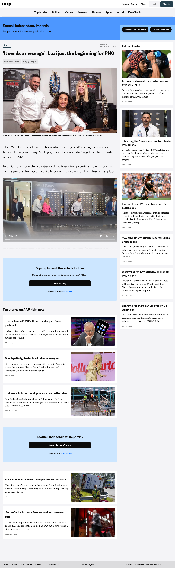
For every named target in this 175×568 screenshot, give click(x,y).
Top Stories (41, 12)
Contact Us (39, 565)
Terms (5, 565)
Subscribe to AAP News (135, 29)
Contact (135, 4)
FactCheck (134, 12)
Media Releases (53, 565)
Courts (69, 12)
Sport (109, 12)
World (120, 12)
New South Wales (12, 61)
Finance (96, 12)
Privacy (14, 565)
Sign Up (166, 4)
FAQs (22, 565)
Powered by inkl (88, 565)
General (82, 12)
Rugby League (29, 61)
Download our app (161, 29)
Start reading (60, 283)
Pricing (125, 4)
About (144, 4)
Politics (56, 12)
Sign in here (67, 291)
